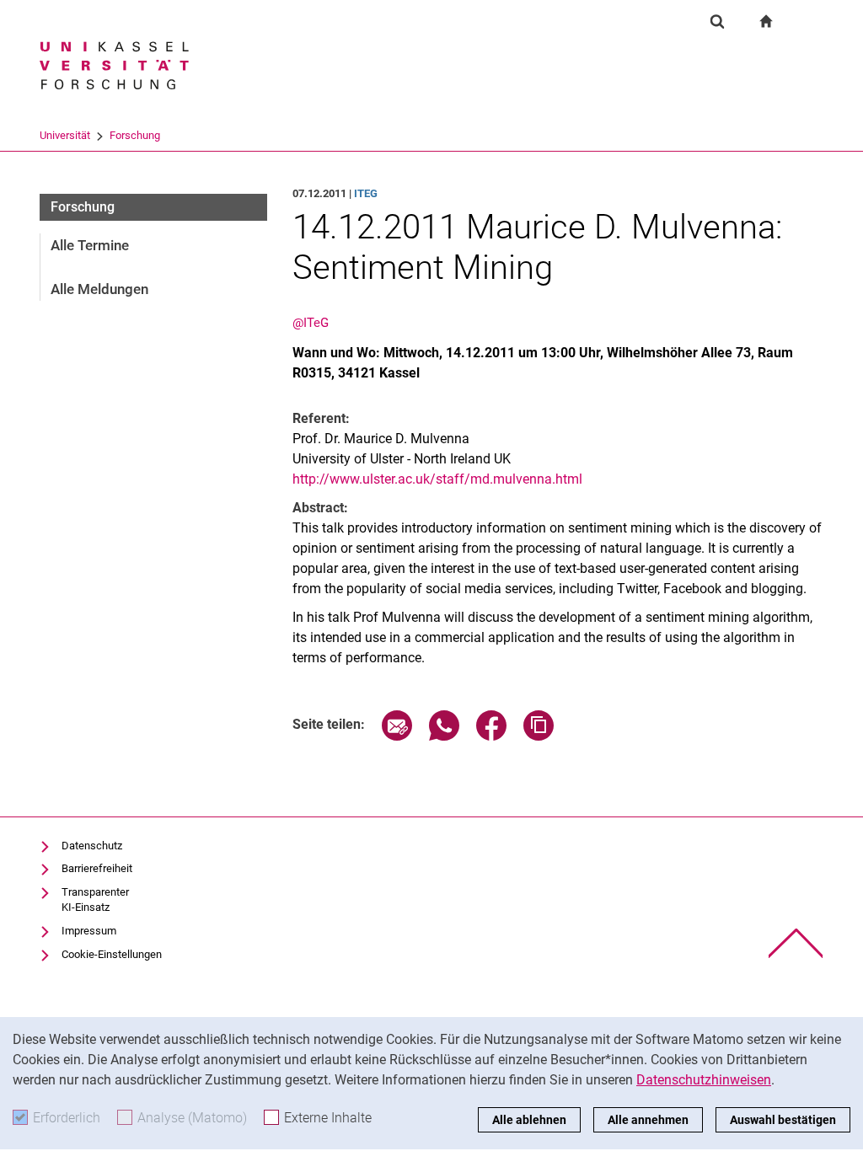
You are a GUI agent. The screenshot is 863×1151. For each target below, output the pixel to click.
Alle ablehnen (529, 1120)
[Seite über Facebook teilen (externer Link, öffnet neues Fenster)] (491, 736)
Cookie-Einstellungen (112, 954)
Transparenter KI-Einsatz (95, 899)
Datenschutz (92, 845)
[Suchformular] (717, 21)
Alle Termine (90, 245)
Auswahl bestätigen (783, 1120)
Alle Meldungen (99, 289)
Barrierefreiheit (97, 868)
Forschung (135, 135)
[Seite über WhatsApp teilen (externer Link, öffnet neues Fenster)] (444, 736)
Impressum (89, 930)
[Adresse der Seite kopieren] (538, 736)
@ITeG (310, 322)
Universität (65, 135)
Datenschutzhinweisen (703, 1080)
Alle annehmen (648, 1120)
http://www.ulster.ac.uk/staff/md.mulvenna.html (437, 479)
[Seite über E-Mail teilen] (397, 736)
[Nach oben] (796, 943)
